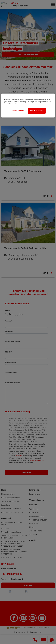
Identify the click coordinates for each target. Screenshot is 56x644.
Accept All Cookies (37, 111)
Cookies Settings (18, 111)
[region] (28, 105)
